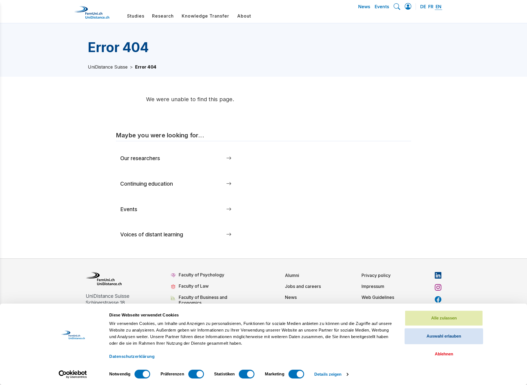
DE (423, 6)
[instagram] (438, 287)
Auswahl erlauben (444, 336)
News (364, 6)
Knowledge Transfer (205, 16)
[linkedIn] (438, 275)
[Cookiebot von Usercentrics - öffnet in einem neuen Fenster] (73, 374)
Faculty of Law (194, 286)
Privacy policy (376, 275)
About (244, 16)
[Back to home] (91, 14)
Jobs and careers (303, 286)
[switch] (196, 374)
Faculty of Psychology (201, 275)
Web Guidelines (377, 297)
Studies (135, 16)
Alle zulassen (444, 318)
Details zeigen (327, 374)
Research (163, 16)
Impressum (372, 286)
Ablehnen (444, 354)
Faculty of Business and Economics (203, 300)
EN (438, 6)
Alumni (292, 275)
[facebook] (438, 299)
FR (430, 6)
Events (382, 6)
